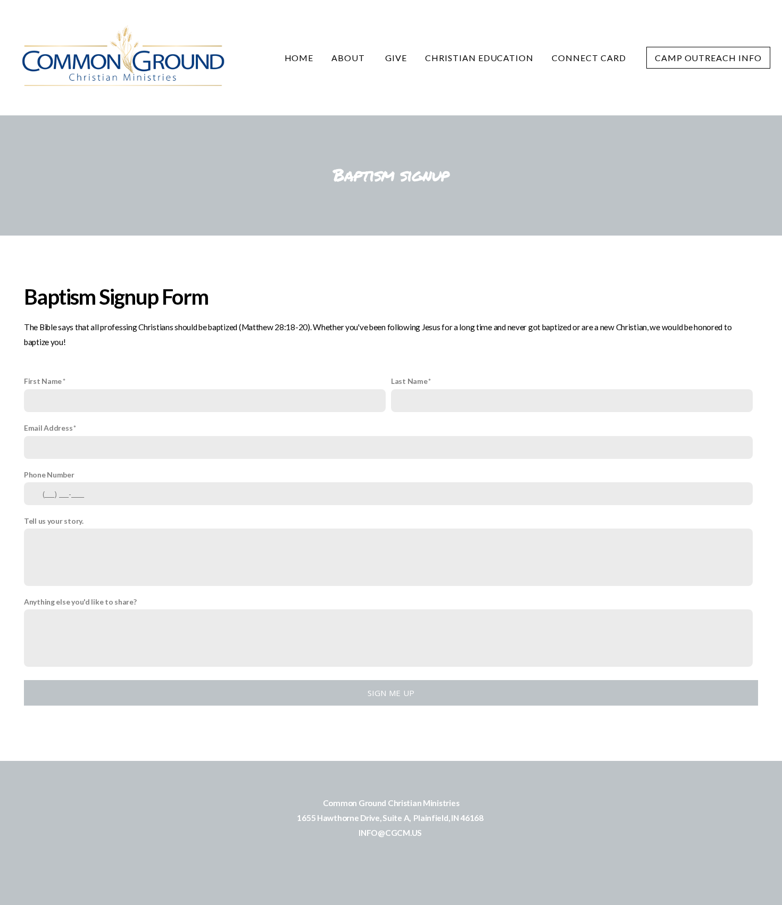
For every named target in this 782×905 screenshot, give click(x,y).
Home (299, 58)
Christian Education (479, 58)
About (349, 58)
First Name (43, 381)
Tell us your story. (54, 520)
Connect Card (590, 58)
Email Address (48, 427)
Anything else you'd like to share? (80, 601)
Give (396, 58)
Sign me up (391, 693)
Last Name (409, 381)
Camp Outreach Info (708, 58)
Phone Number (49, 474)
